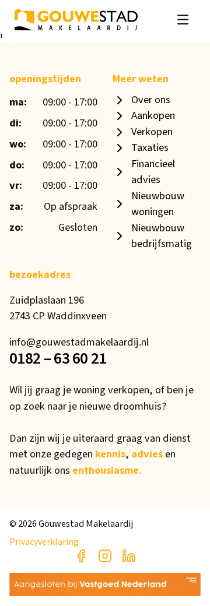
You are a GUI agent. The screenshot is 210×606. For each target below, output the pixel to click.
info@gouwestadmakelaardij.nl (79, 342)
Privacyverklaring (44, 541)
